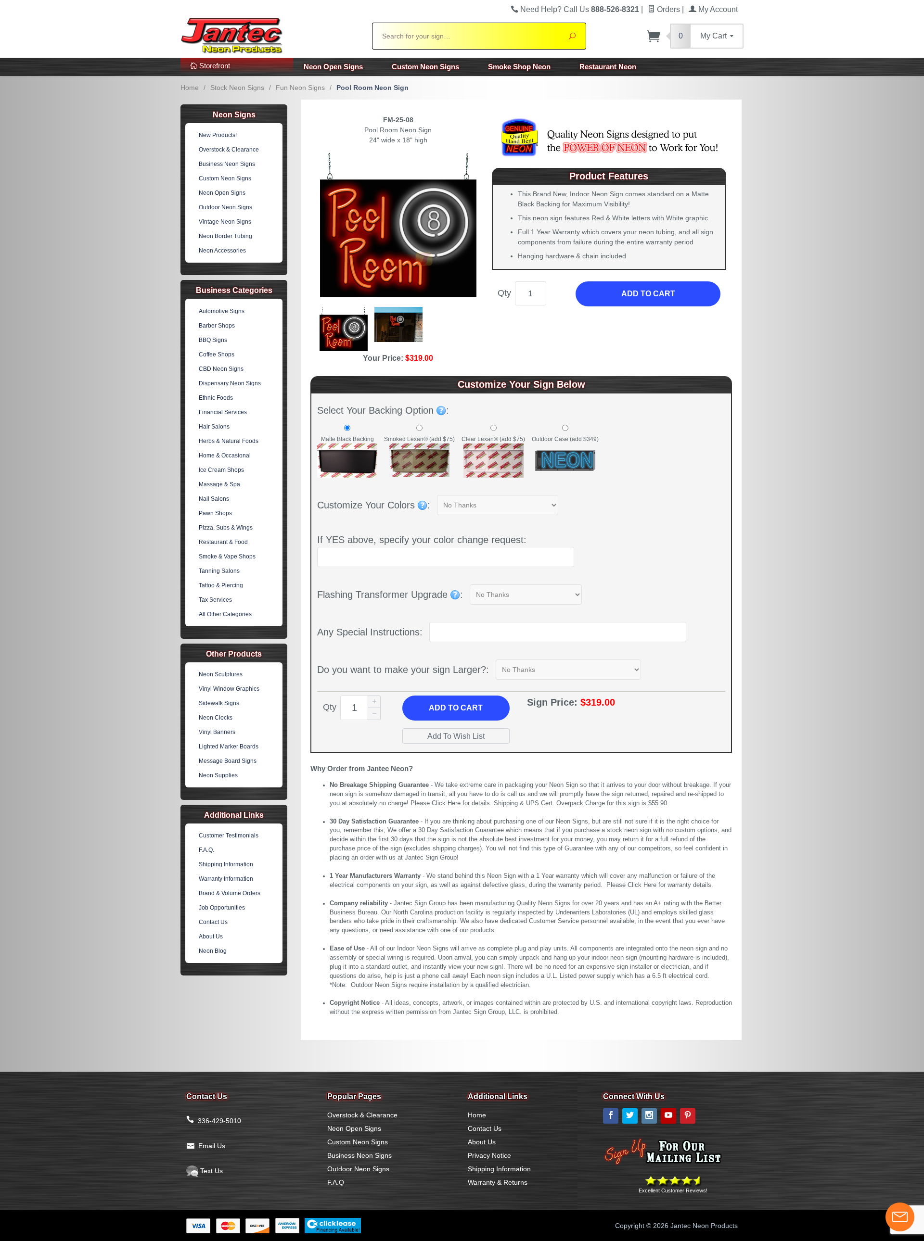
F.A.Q (335, 1182)
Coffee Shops (216, 354)
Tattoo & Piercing (221, 585)
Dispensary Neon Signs (230, 383)
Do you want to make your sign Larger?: (403, 669)
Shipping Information (226, 864)
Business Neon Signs (227, 164)
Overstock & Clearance (229, 149)
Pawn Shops (215, 513)
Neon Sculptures (221, 674)
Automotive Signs (221, 311)
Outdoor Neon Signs (225, 207)
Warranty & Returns (497, 1182)
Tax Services (215, 599)
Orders (667, 9)
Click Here (446, 803)
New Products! (218, 135)
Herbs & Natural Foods (228, 441)
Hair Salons (214, 426)
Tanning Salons (219, 571)
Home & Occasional (225, 455)
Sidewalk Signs (219, 703)
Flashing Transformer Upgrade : (390, 594)
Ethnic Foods (216, 397)
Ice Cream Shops (221, 470)
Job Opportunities (222, 907)
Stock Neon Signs (237, 87)
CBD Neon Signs (221, 369)
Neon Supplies (218, 775)
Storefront (213, 66)
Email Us (211, 1146)
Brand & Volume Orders (229, 893)
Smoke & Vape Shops (227, 556)
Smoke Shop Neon (519, 67)
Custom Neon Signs (425, 67)
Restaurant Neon (607, 67)
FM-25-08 (398, 120)
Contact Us (213, 922)
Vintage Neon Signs (225, 221)
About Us (211, 936)
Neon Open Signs (333, 67)
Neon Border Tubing (225, 236)
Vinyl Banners (217, 732)
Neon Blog (213, 951)
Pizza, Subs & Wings (226, 527)
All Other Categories (225, 614)
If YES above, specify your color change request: (421, 539)
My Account (717, 9)
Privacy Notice (489, 1155)
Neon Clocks (215, 717)
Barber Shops (217, 325)
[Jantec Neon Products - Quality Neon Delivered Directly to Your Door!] (270, 34)
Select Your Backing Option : (383, 410)
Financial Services (223, 412)
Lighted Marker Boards (228, 746)
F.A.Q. (206, 850)
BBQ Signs (213, 340)
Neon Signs (234, 115)
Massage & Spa (219, 484)
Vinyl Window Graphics (229, 688)
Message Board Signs (228, 761)
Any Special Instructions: (370, 632)
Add (456, 708)
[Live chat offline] (900, 1217)
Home (189, 87)
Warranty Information (226, 878)
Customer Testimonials (228, 835)
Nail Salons (214, 498)
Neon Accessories (222, 250)
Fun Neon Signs (300, 87)
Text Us (210, 1171)
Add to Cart (648, 294)
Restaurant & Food (223, 542)
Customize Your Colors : (373, 505)
